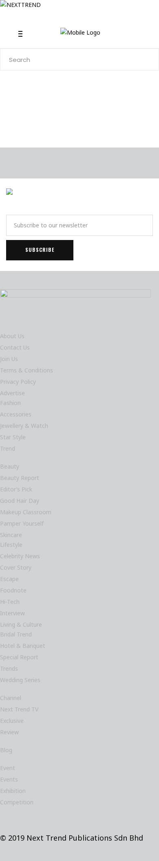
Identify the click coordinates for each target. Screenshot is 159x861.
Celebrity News (20, 556)
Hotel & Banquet (22, 646)
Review (9, 732)
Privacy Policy (18, 381)
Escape (9, 579)
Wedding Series (20, 680)
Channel (10, 698)
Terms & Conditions (26, 370)
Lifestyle (11, 544)
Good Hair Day (19, 500)
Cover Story (15, 567)
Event (7, 768)
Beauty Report (19, 478)
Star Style (13, 437)
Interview (12, 613)
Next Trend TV (19, 709)
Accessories (15, 414)
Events (9, 779)
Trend (7, 448)
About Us (12, 336)
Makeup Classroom (25, 512)
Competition (16, 802)
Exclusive (12, 720)
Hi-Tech (10, 602)
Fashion (10, 403)
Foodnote (13, 590)
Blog (6, 750)
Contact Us (15, 347)
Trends (9, 668)
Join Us (9, 359)
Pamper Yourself (22, 523)
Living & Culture (21, 624)
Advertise (12, 393)
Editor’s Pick (16, 489)
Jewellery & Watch (24, 425)
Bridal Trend (16, 634)
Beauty (9, 466)
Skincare (11, 535)
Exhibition (13, 791)
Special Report (19, 657)
